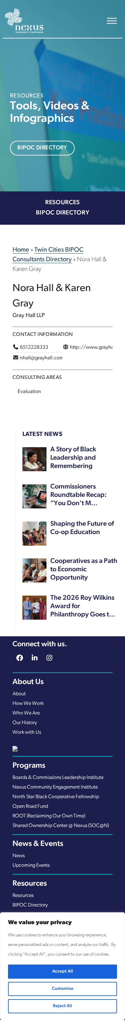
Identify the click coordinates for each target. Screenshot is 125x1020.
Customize (62, 988)
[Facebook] (20, 658)
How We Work (28, 703)
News (19, 855)
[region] (62, 966)
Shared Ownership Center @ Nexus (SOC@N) (61, 825)
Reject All (62, 1006)
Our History (25, 722)
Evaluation (29, 391)
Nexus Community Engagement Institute (55, 787)
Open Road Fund (30, 806)
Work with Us (27, 732)
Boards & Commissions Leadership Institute (58, 777)
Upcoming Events (31, 865)
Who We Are (26, 713)
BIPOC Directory (42, 148)
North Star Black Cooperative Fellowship (56, 796)
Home (21, 250)
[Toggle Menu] (112, 21)
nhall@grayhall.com (42, 358)
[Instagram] (49, 658)
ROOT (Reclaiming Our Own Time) (49, 816)
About (19, 694)
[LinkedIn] (34, 658)
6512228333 (34, 347)
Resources (62, 203)
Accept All (62, 971)
